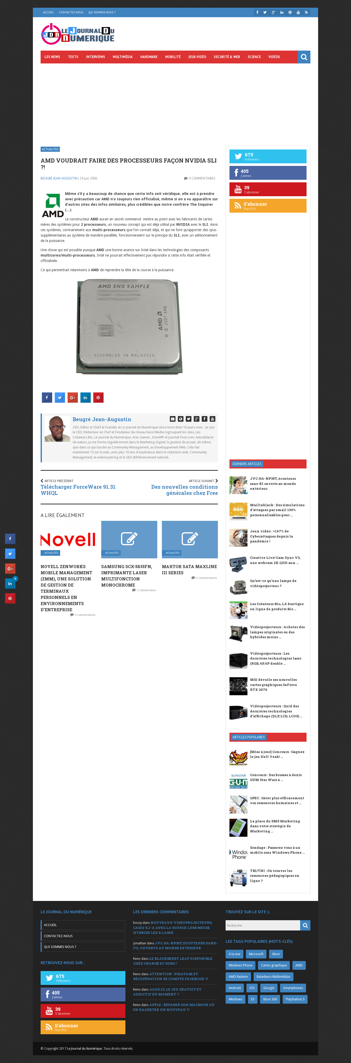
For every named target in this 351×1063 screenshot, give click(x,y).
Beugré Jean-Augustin (59, 178)
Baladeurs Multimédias (273, 977)
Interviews (95, 57)
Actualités (50, 149)
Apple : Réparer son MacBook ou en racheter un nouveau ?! (174, 1007)
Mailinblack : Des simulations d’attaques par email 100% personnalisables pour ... (277, 510)
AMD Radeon (238, 977)
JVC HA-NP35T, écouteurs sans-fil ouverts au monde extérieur (273, 483)
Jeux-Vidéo (197, 57)
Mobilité (173, 57)
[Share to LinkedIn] (85, 401)
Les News (52, 57)
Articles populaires (249, 737)
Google (268, 988)
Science (254, 57)
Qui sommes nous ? (101, 12)
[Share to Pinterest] (98, 401)
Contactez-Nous (71, 12)
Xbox (276, 954)
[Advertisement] (175, 102)
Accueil (48, 12)
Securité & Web (227, 57)
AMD (299, 965)
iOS (252, 988)
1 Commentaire (146, 590)
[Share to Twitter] (60, 401)
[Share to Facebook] (47, 401)
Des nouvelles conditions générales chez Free (184, 489)
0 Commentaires (202, 178)
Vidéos (274, 57)
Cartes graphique (274, 965)
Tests (73, 57)
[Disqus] (129, 689)
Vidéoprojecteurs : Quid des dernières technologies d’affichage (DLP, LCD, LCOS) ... (276, 711)
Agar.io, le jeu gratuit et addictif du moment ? (167, 992)
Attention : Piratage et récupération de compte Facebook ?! (170, 976)
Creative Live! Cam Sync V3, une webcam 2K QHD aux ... (275, 560)
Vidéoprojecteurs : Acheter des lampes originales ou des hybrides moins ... (277, 632)
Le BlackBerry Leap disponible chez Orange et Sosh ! (173, 961)
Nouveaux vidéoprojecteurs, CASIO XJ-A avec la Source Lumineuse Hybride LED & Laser (172, 927)
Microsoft (256, 954)
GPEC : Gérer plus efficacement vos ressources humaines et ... (277, 800)
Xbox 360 (270, 999)
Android (235, 988)
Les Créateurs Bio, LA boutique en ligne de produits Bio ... (277, 606)
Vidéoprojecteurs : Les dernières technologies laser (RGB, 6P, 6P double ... (275, 658)
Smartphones (293, 988)
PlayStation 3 (295, 999)
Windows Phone (240, 965)
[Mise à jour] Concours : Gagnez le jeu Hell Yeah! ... (277, 754)
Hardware (149, 57)
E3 (252, 999)
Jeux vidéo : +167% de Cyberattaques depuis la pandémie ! (271, 536)
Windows (235, 999)
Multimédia (123, 57)
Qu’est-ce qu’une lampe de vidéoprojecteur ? (273, 583)
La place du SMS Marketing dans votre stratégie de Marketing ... (275, 826)
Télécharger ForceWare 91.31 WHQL (78, 489)
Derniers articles (247, 464)
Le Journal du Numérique (84, 1048)
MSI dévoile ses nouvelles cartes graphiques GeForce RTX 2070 (273, 684)
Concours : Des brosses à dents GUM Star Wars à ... (276, 777)
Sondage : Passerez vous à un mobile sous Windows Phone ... (277, 850)
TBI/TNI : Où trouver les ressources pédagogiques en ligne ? (274, 875)
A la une (234, 954)
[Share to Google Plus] (73, 401)
